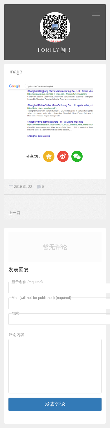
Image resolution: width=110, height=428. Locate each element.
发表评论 (55, 404)
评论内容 (16, 334)
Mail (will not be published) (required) (41, 298)
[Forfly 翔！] (55, 27)
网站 (15, 313)
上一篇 (14, 212)
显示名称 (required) (27, 282)
